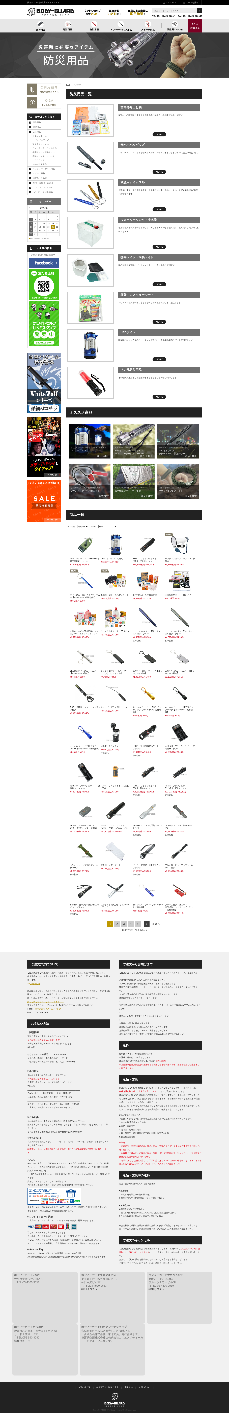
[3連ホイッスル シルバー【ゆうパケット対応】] (180, 666)
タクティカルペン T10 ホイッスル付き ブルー (147, 632)
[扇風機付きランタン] (115, 741)
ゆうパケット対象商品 (43, 192)
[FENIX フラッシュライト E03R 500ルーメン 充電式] (85, 821)
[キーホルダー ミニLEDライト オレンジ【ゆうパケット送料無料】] (148, 702)
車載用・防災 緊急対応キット (115, 595)
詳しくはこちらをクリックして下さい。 (45, 1002)
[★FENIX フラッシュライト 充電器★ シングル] (85, 781)
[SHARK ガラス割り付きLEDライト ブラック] (85, 900)
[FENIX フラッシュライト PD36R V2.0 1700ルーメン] (115, 821)
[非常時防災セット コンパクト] (180, 590)
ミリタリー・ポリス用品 (44, 169)
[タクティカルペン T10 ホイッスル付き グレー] (180, 626)
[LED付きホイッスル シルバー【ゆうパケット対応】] (85, 666)
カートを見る (192, 2)
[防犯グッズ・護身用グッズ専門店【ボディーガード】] (50, 14)
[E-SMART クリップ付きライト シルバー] (148, 821)
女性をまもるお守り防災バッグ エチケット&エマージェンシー (84, 632)
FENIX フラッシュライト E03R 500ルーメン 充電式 (83, 826)
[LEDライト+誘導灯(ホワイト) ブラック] (148, 741)
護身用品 (40, 25)
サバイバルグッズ (133, 144)
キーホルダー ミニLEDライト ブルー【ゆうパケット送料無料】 (85, 747)
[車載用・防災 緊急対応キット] (115, 590)
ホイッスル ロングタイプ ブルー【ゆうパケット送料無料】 (85, 596)
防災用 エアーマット (111, 865)
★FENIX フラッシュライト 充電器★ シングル (85, 787)
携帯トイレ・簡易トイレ (137, 257)
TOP (68, 85)
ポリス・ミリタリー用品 (121, 25)
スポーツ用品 (148, 25)
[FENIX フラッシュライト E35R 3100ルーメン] (148, 554)
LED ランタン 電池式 (112, 558)
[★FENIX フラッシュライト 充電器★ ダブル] (180, 741)
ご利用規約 (35, 983)
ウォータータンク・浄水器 (139, 219)
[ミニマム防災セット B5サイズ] (115, 626)
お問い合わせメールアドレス (48, 1009)
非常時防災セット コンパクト (179, 595)
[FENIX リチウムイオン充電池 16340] (115, 781)
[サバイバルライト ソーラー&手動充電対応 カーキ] (85, 554)
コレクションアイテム (43, 187)
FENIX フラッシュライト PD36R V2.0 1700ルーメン (114, 826)
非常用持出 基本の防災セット (147, 595)
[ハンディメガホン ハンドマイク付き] (180, 554)
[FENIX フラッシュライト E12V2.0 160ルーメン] (180, 781)
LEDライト (128, 332)
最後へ (156, 924)
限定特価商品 (195, 25)
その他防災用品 (131, 369)
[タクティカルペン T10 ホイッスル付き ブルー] (148, 626)
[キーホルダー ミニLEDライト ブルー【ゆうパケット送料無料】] (85, 741)
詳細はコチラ (89, 1289)
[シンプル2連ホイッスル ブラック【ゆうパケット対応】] (115, 666)
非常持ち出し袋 (131, 107)
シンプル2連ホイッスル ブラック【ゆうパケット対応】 (115, 672)
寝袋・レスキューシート (137, 294)
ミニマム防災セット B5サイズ (115, 631)
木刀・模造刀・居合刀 (43, 183)
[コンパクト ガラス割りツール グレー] (180, 821)
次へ (147, 924)
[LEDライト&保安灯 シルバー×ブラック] (115, 900)
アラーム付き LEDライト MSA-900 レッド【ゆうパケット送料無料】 (179, 907)
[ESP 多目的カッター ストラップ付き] (85, 702)
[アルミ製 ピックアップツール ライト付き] (180, 860)
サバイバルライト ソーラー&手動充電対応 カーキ (85, 559)
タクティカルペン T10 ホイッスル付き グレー (180, 632)
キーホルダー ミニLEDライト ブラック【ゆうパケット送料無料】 (180, 709)
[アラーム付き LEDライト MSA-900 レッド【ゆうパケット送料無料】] (180, 900)
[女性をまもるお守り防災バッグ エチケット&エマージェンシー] (85, 626)
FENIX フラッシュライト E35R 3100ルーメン (146, 559)
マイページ (171, 2)
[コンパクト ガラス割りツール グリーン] (85, 860)
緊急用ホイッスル (133, 182)
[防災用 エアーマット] (115, 860)
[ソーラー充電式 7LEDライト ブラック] (148, 860)
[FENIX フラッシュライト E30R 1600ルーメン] (148, 781)
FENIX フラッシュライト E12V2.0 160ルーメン (178, 787)
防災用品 (94, 25)
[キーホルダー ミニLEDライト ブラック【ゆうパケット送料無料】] (180, 702)
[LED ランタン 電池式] (115, 554)
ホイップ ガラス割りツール (114, 707)
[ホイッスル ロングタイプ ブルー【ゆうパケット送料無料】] (85, 590)
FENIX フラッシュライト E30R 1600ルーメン (146, 787)
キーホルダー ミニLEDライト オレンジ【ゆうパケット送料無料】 (148, 709)
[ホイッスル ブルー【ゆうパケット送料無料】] (148, 900)
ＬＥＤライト (39, 160)
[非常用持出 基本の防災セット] (148, 590)
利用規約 (129, 1387)
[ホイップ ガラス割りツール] (115, 702)
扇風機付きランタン (110, 746)
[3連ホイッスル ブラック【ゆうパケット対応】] (148, 666)
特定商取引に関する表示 (107, 1387)
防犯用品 (67, 25)
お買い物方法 (84, 1387)
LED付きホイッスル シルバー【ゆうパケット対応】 (84, 672)
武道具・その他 (174, 25)
